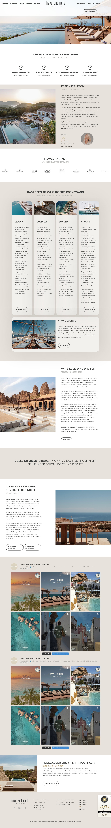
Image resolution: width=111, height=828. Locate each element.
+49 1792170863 (69, 802)
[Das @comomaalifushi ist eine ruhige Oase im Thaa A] (25, 631)
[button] (108, 171)
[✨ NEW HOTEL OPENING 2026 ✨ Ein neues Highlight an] (55, 591)
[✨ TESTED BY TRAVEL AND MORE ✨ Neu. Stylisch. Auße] (85, 591)
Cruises (84, 809)
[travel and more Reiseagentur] (55, 4)
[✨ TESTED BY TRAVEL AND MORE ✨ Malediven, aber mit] (25, 591)
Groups (84, 804)
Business (84, 802)
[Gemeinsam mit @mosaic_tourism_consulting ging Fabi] (55, 631)
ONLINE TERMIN (90, 11)
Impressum (62, 821)
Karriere (78, 821)
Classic (84, 800)
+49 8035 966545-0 (68, 800)
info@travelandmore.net (64, 804)
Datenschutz (71, 821)
